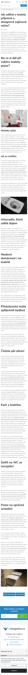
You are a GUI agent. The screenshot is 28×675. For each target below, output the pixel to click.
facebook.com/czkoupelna (15, 644)
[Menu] (26, 2)
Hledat (24, 5)
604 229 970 (15, 642)
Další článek (20, 594)
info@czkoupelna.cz (15, 637)
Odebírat (22, 616)
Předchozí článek (9, 594)
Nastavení (14, 665)
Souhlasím (14, 670)
